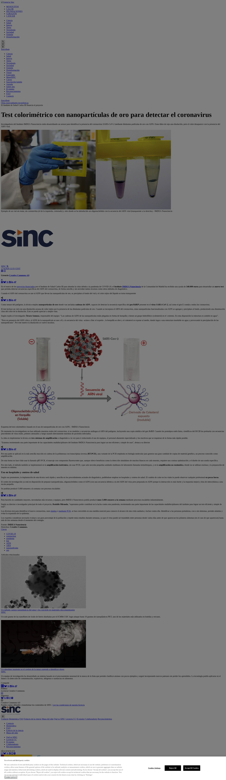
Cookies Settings (154, 768)
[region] (113, 768)
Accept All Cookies (192, 768)
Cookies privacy (11, 777)
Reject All (172, 768)
